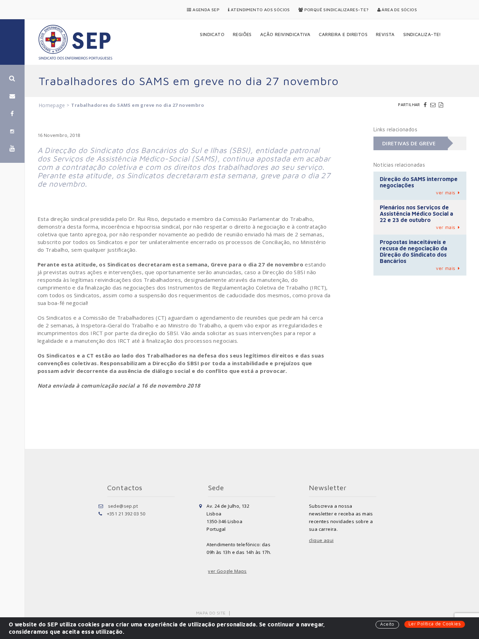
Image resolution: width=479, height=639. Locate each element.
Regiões (242, 34)
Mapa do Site (211, 613)
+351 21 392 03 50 (126, 513)
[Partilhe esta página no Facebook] (426, 104)
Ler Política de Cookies (435, 623)
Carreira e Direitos (343, 34)
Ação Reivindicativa (285, 34)
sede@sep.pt (123, 506)
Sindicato (212, 34)
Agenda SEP (205, 9)
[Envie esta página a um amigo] (433, 104)
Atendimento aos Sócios (260, 9)
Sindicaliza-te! (422, 34)
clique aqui (321, 540)
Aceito (387, 624)
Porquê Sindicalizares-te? (336, 9)
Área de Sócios (398, 9)
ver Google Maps (227, 571)
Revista (385, 34)
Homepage (52, 105)
